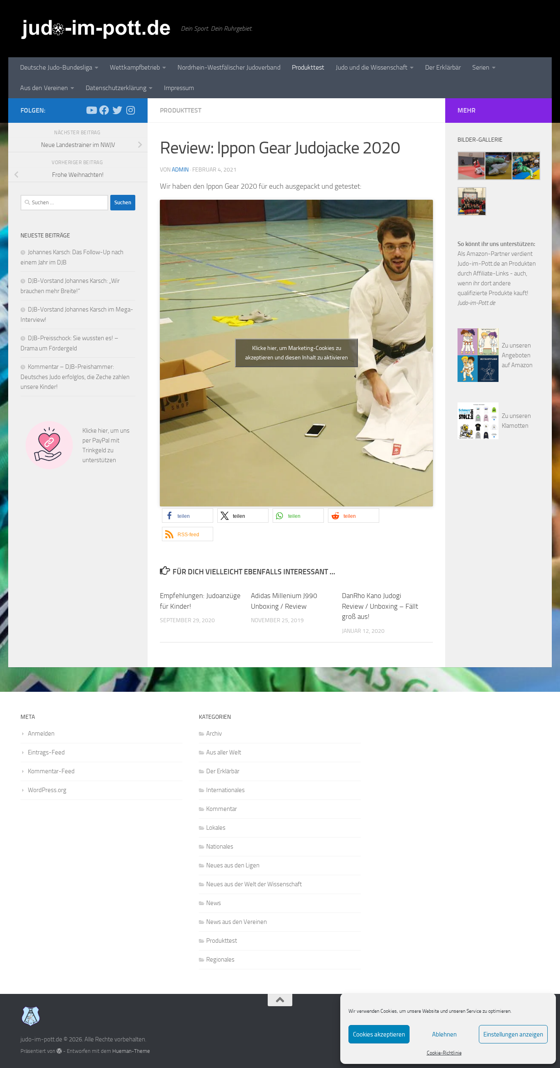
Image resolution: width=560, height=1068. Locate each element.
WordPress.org (47, 790)
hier (103, 430)
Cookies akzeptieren (379, 1034)
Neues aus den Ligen (233, 865)
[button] (187, 515)
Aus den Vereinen (44, 88)
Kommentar (221, 809)
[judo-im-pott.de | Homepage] (96, 28)
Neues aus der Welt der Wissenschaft (254, 884)
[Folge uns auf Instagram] (130, 110)
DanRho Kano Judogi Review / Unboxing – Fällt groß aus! (380, 606)
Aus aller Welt (223, 752)
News (213, 903)
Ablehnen (444, 1034)
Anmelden (41, 733)
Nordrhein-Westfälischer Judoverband (229, 67)
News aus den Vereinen (236, 922)
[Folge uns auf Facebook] (104, 110)
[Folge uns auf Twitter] (117, 110)
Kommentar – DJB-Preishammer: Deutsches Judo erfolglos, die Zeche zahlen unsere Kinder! (75, 377)
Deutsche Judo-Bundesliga (56, 67)
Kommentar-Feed (51, 771)
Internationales (225, 790)
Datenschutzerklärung (116, 88)
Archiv (214, 733)
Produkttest (308, 67)
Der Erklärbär (443, 67)
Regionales (220, 959)
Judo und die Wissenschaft (371, 67)
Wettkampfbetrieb (135, 67)
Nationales (219, 846)
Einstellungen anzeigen (513, 1034)
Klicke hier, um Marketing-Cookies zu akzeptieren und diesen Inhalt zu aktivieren (296, 353)
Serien (480, 67)
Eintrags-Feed (46, 752)
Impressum (179, 88)
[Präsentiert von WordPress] (59, 1051)
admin (180, 169)
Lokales (215, 827)
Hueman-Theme (131, 1051)
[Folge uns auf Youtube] (91, 110)
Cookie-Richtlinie (444, 1053)
